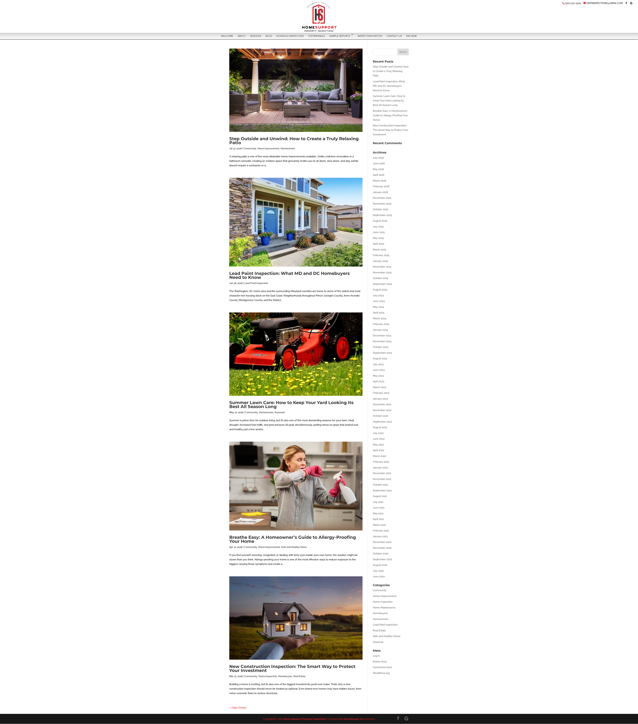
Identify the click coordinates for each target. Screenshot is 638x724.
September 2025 (382, 215)
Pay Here (411, 36)
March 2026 (379, 180)
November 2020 (382, 547)
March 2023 (379, 387)
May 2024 (378, 306)
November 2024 (382, 272)
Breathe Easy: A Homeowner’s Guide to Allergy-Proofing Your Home (292, 539)
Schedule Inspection (290, 36)
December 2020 (382, 542)
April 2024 (378, 312)
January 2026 (380, 192)
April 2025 (378, 243)
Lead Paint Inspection (256, 283)
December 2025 (382, 197)
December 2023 (382, 335)
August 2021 (380, 496)
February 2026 (381, 186)
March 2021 (379, 524)
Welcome (227, 36)
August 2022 (380, 427)
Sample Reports (339, 36)
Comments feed (382, 667)
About (242, 36)
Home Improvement (268, 148)
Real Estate (299, 676)
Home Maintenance (384, 607)
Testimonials (316, 36)
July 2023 (378, 364)
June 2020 (379, 576)
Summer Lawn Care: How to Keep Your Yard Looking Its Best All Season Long (291, 404)
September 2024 (382, 284)
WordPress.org (381, 673)
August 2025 (380, 220)
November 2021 (382, 479)
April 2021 (378, 519)
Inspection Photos (370, 36)
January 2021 (380, 536)
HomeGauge (351, 719)
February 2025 (381, 255)
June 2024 (379, 301)
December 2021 (382, 473)
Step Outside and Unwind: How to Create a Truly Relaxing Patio (294, 140)
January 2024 (380, 329)
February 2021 (381, 530)
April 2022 (378, 450)
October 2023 (380, 347)
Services (255, 36)
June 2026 (379, 163)
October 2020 (380, 553)
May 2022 (378, 444)
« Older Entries (237, 707)
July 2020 (378, 570)
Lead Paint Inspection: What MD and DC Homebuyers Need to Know (289, 275)
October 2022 (380, 415)
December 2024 (382, 266)
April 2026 (378, 174)
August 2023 (380, 358)
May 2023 (378, 375)
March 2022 (379, 456)
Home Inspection (268, 676)
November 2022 (382, 410)
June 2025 (379, 232)
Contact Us (394, 36)
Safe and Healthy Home (294, 547)
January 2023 (380, 398)
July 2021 (378, 502)
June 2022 (379, 438)
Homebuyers (285, 676)
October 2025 (380, 209)
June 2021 (378, 507)
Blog (269, 36)
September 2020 (382, 559)
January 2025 (380, 261)
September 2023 (382, 352)
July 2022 (378, 433)
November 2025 (382, 203)
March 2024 (379, 318)
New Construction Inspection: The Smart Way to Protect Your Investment (292, 668)
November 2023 (382, 341)
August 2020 (380, 565)
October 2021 (380, 484)
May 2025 (378, 238)
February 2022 (381, 461)
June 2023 (379, 369)
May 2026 (378, 169)
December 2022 (382, 404)
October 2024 (380, 278)
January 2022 (380, 467)
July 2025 (378, 226)
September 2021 (382, 490)
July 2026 (378, 157)
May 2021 (378, 513)
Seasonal (280, 412)
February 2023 (381, 392)
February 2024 (381, 324)
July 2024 (378, 295)
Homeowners (287, 148)
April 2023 (378, 381)
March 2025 (379, 249)
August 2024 (380, 289)
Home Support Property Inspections (304, 719)
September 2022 (382, 421)
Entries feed (380, 661)
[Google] (631, 3)
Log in (376, 655)
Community (249, 148)
